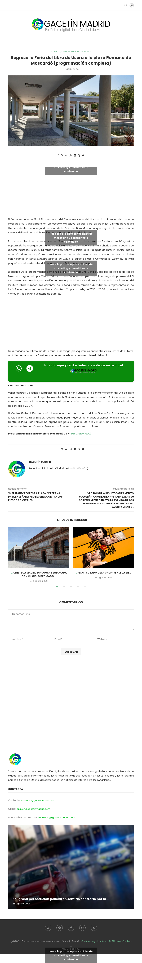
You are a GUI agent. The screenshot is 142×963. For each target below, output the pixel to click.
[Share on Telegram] (75, 155)
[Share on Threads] (79, 155)
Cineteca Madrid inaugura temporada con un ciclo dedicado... (40, 574)
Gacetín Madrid (40, 462)
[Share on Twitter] (62, 155)
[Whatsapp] (94, 928)
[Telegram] (59, 928)
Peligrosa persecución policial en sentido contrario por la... (60, 899)
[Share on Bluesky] (83, 155)
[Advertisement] (71, 323)
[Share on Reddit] (66, 155)
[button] (13, 557)
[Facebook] (71, 928)
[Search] (125, 5)
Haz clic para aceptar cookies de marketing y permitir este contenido (71, 167)
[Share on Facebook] (58, 155)
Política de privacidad (94, 941)
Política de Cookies (120, 941)
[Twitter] (48, 928)
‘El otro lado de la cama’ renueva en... (104, 572)
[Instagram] (82, 928)
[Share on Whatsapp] (70, 155)
